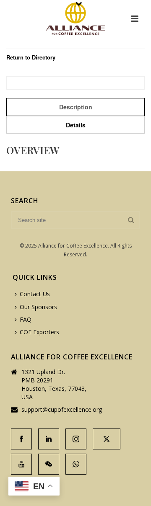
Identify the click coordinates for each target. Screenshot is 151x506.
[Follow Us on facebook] (21, 439)
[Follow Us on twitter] (106, 439)
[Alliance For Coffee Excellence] (75, 19)
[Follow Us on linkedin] (48, 439)
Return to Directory (30, 57)
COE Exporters (39, 332)
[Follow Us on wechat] (48, 464)
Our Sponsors (38, 307)
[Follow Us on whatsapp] (75, 464)
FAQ (25, 319)
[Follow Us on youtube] (21, 464)
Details (76, 125)
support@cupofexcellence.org (61, 409)
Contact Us (35, 294)
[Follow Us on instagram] (75, 439)
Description (75, 107)
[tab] (75, 107)
